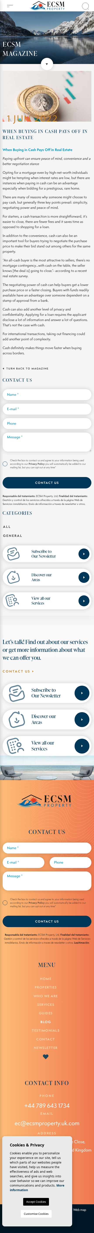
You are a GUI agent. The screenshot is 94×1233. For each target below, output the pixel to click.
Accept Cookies (36, 1202)
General (13, 535)
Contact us (47, 483)
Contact (45, 1039)
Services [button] (45, 1004)
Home (45, 978)
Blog (45, 1022)
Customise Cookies (36, 1214)
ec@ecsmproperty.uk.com (47, 1123)
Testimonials (45, 1030)
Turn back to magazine (27, 368)
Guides (46, 1013)
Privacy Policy (37, 464)
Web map (79, 1210)
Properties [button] (46, 987)
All (7, 526)
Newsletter (46, 1047)
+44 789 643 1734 (47, 1105)
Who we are (46, 996)
